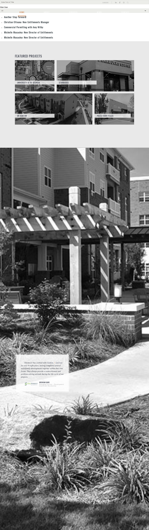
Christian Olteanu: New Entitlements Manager (26, 22)
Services (73, 12)
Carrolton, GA (32, 86)
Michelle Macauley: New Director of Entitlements (28, 32)
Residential (21, 119)
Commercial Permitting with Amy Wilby (23, 27)
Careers (105, 2)
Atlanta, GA (107, 119)
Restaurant (63, 86)
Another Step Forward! (15, 17)
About (47, 12)
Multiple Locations (77, 86)
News (99, 12)
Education (21, 86)
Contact (125, 12)
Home (21, 12)
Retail (99, 119)
